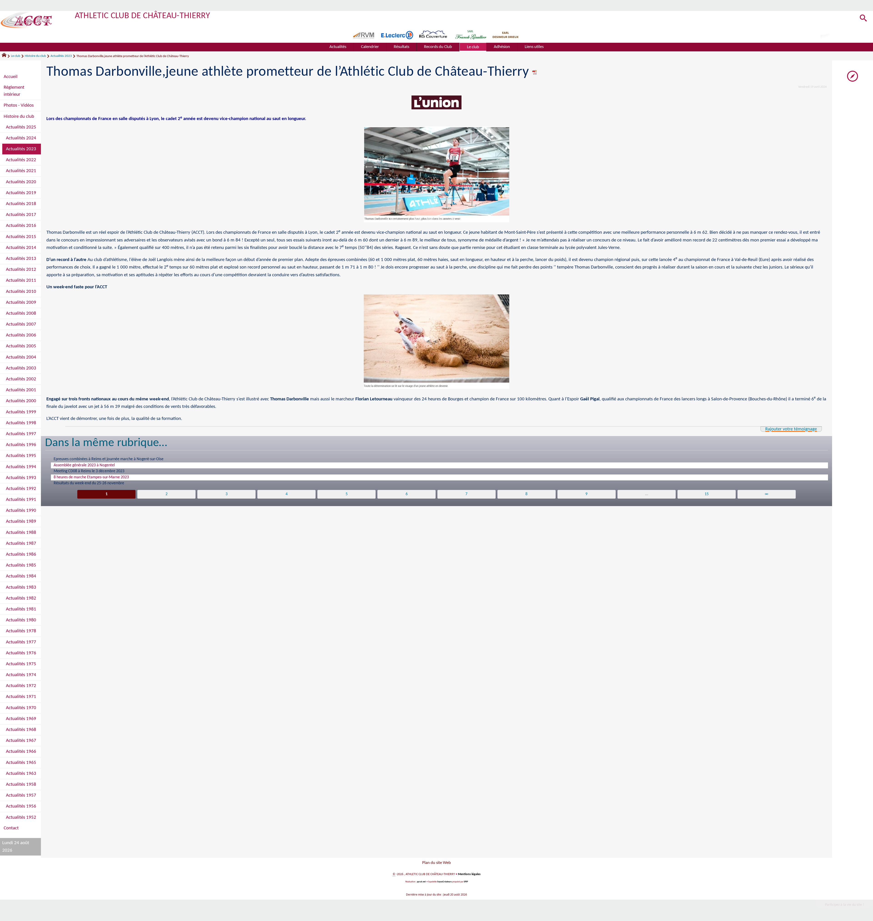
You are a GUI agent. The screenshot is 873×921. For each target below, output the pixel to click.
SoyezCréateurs (444, 882)
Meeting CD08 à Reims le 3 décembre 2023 (89, 471)
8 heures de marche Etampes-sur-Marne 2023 (91, 477)
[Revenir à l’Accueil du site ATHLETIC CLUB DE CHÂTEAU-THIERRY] (26, 20)
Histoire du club (35, 56)
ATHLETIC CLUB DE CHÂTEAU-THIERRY (142, 16)
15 (707, 494)
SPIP (466, 882)
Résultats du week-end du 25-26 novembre (89, 483)
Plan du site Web (436, 863)
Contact (11, 828)
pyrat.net (421, 882)
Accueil (11, 76)
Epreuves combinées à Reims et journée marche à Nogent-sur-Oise (108, 459)
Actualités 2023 (61, 56)
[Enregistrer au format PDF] (534, 72)
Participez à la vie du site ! (844, 905)
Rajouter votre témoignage (791, 429)
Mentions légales (469, 874)
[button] (863, 18)
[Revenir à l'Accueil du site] (6, 56)
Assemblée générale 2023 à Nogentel (84, 465)
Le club (15, 56)
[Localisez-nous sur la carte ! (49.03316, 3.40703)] (852, 76)
